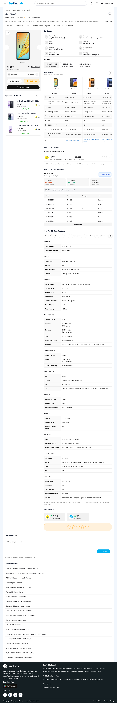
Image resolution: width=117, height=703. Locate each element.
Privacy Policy (109, 701)
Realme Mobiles (60, 672)
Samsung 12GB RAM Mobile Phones (18, 606)
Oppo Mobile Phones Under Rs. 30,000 (19, 643)
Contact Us (97, 701)
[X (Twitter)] (15, 695)
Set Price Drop (24, 87)
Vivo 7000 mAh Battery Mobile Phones (19, 648)
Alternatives (19, 26)
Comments (69, 26)
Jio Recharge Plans (66, 679)
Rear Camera (77, 236)
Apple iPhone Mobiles (50, 669)
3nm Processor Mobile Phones (16, 620)
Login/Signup (108, 3)
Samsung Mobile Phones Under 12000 (18, 601)
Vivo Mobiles (16, 10)
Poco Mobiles (96, 672)
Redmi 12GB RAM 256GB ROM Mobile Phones (21, 653)
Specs (47, 26)
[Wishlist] (97, 3)
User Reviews (58, 26)
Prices (28, 26)
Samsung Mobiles (65, 669)
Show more (78, 224)
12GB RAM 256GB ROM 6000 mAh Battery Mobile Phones (25, 573)
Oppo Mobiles (78, 669)
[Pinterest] (21, 695)
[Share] (110, 14)
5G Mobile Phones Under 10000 (16, 597)
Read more (108, 21)
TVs (57, 687)
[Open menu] (5, 3)
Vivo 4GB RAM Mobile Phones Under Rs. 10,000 (22, 568)
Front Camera (90, 236)
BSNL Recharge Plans (95, 679)
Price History (38, 26)
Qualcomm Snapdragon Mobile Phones (19, 657)
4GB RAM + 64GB (56, 152)
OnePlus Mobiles (100, 669)
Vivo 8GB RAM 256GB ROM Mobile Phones (20, 615)
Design (57, 236)
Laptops (52, 687)
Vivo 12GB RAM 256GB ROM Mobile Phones (20, 639)
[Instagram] (10, 695)
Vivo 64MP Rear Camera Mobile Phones (19, 611)
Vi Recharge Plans (80, 679)
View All (38, 96)
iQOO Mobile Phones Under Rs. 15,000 (18, 587)
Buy (39, 105)
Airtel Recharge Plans (50, 679)
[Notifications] (91, 3)
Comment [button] (103, 551)
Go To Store (105, 157)
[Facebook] (5, 695)
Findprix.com (21, 701)
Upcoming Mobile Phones (14, 583)
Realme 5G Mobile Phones (14, 592)
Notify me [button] (33, 81)
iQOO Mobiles (72, 672)
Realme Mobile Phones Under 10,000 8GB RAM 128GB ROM (26, 634)
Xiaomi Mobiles (48, 672)
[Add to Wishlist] (7, 33)
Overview (8, 26)
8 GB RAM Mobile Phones (14, 625)
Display (66, 236)
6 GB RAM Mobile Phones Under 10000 (19, 629)
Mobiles (7, 10)
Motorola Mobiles (84, 672)
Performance (103, 236)
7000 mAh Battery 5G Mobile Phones (18, 578)
